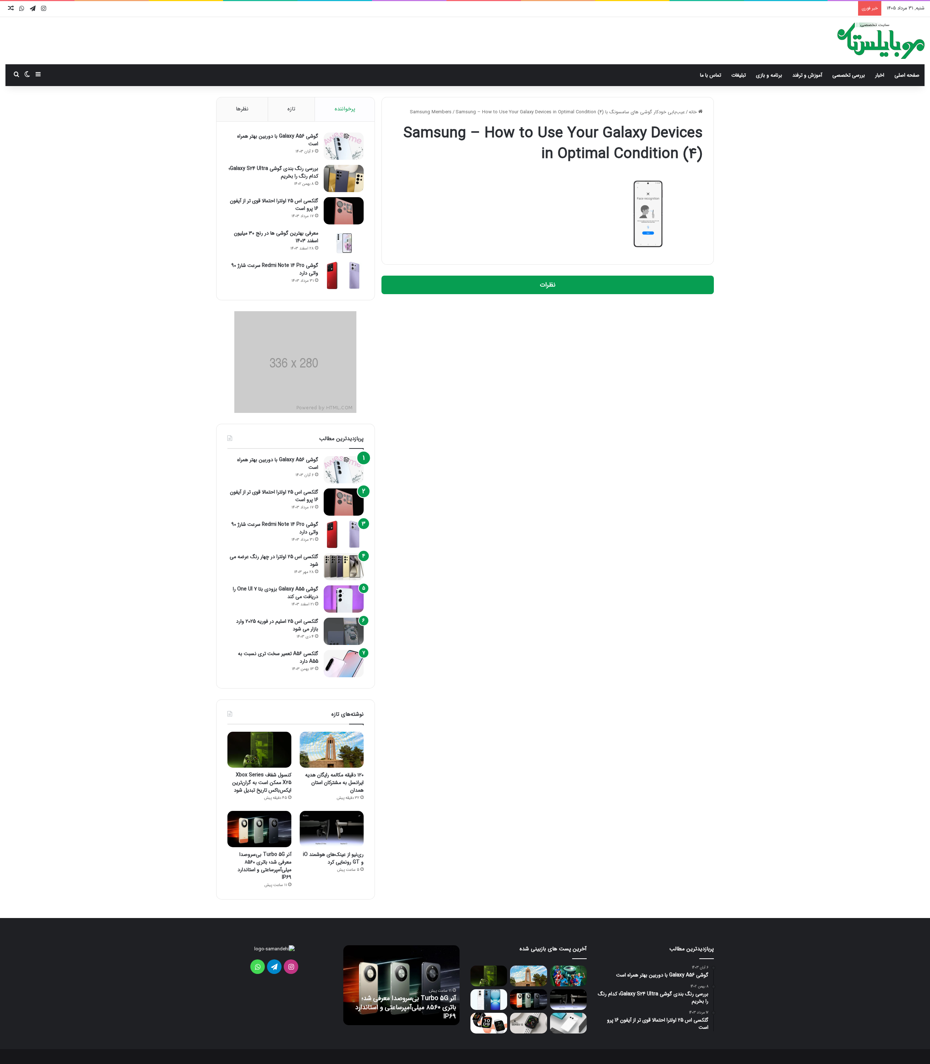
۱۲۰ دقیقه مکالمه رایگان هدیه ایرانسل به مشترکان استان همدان (334, 782)
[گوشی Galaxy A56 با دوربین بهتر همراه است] (344, 146)
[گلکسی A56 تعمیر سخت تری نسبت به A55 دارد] (344, 663)
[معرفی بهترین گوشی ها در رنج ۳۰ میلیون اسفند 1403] (344, 243)
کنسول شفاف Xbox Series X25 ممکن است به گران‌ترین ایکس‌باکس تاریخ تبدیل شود (261, 782)
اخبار (879, 75)
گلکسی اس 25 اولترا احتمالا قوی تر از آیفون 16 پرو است (274, 204)
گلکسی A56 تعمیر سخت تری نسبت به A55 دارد (278, 657)
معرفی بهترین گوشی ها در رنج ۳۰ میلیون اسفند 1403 (276, 237)
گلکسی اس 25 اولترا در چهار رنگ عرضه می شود (274, 560)
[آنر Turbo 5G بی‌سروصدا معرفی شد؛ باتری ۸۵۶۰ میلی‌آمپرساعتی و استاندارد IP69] (259, 829)
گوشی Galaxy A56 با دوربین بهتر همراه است (277, 140)
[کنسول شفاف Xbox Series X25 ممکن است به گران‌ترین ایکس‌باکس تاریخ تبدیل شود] (259, 750)
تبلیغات (738, 75)
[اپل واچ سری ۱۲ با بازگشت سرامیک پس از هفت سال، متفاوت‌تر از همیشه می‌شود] (528, 1023)
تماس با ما (710, 75)
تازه (291, 109)
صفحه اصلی (906, 75)
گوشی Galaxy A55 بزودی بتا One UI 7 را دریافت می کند (275, 593)
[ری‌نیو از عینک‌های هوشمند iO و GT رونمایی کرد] (332, 829)
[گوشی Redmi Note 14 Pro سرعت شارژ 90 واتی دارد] (344, 275)
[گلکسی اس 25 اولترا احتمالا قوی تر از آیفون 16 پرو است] (344, 210)
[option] (401, 985)
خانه (693, 112)
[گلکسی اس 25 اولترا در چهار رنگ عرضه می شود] (344, 566)
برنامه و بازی (769, 75)
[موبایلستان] (881, 41)
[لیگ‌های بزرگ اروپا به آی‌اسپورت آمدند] (568, 976)
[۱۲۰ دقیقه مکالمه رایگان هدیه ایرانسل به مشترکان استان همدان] (332, 750)
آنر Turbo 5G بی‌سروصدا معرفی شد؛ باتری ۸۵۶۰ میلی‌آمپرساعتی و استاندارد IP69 (264, 865)
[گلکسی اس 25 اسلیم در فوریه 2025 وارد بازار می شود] (344, 631)
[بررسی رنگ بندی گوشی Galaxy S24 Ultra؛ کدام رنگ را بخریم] (344, 178)
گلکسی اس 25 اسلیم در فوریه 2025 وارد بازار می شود (277, 625)
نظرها (242, 109)
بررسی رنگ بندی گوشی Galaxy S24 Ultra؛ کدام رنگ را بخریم (273, 172)
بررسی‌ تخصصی (848, 75)
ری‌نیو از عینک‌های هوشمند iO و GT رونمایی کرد (333, 858)
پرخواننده (345, 109)
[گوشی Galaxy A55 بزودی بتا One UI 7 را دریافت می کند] (344, 599)
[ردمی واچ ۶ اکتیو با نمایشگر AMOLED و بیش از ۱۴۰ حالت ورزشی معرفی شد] (488, 1023)
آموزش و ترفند (807, 75)
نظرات (547, 285)
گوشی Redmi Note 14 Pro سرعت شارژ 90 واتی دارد (274, 269)
